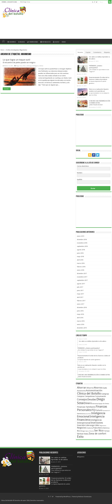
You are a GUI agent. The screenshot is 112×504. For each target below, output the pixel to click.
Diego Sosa (19, 66)
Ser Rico (98, 430)
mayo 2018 (80, 256)
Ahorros (98, 387)
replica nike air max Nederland (101, 496)
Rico (78, 431)
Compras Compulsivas (86, 396)
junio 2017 (80, 290)
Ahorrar (81, 387)
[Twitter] (97, 2)
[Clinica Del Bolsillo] (14, 11)
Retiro (100, 428)
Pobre (95, 428)
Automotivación (94, 390)
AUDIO (57, 42)
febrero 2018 (81, 267)
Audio (104, 388)
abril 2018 (80, 260)
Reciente (80, 52)
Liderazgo (29, 66)
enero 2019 (80, 236)
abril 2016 (80, 317)
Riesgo (83, 431)
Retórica (106, 428)
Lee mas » (6, 89)
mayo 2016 (80, 314)
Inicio (2, 50)
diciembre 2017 (82, 273)
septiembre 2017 (82, 280)
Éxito (24, 66)
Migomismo (103, 425)
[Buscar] (109, 2)
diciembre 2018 (82, 239)
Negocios (81, 427)
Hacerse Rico (87, 413)
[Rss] (93, 2)
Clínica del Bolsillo (89, 393)
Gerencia (80, 414)
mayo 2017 (80, 294)
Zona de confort (97, 433)
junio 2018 (80, 253)
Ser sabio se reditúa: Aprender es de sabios (59, 458)
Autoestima (81, 391)
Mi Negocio (35, 66)
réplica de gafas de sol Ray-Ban (66, 500)
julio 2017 (80, 287)
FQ (93, 410)
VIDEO (64, 42)
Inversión (81, 425)
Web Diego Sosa (25, 2)
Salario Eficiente (89, 431)
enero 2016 (80, 324)
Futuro (98, 410)
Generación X (106, 410)
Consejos (82, 399)
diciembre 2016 (82, 307)
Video (86, 434)
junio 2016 (80, 311)
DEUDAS (22, 42)
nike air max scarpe (50, 500)
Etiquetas (107, 52)
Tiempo (107, 431)
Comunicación (100, 396)
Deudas (91, 399)
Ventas (41, 66)
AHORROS (13, 42)
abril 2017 (80, 297)
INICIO (3, 41)
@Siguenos (81, 453)
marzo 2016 (80, 321)
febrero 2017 (81, 300)
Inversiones (97, 422)
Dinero (88, 403)
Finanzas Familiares (86, 407)
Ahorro (90, 388)
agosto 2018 (81, 250)
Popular (88, 52)
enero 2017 (80, 304)
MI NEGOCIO (46, 42)
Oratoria (89, 428)
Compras (105, 394)
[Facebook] (94, 2)
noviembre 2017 (82, 277)
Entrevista (95, 403)
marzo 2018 (80, 263)
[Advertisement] (70, 21)
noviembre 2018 (82, 243)
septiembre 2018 (82, 246)
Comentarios (97, 52)
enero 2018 (80, 270)
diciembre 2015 (82, 328)
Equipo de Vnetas (104, 403)
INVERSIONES (33, 42)
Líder (97, 425)
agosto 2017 (81, 283)
